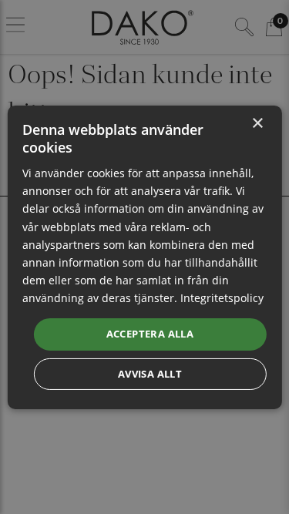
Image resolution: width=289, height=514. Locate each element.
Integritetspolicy (222, 298)
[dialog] (144, 256)
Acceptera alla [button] (150, 334)
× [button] (257, 123)
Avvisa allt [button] (150, 374)
